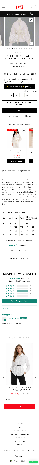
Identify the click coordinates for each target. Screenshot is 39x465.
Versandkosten (21, 66)
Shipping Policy (19, 441)
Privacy (19, 445)
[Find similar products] (31, 20)
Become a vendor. (19, 431)
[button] (14, 245)
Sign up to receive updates (19, 451)
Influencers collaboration (19, 434)
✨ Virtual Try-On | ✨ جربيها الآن (19, 86)
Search (19, 427)
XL (27, 95)
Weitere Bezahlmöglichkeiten (19, 116)
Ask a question (19, 251)
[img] (7, 315)
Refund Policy (19, 438)
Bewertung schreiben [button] (19, 301)
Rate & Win (19, 424)
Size (19, 91)
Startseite (18, 52)
